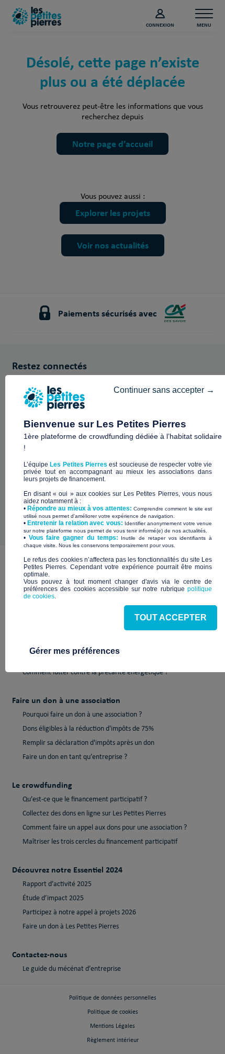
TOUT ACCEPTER (170, 617)
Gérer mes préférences (74, 651)
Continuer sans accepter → (164, 390)
